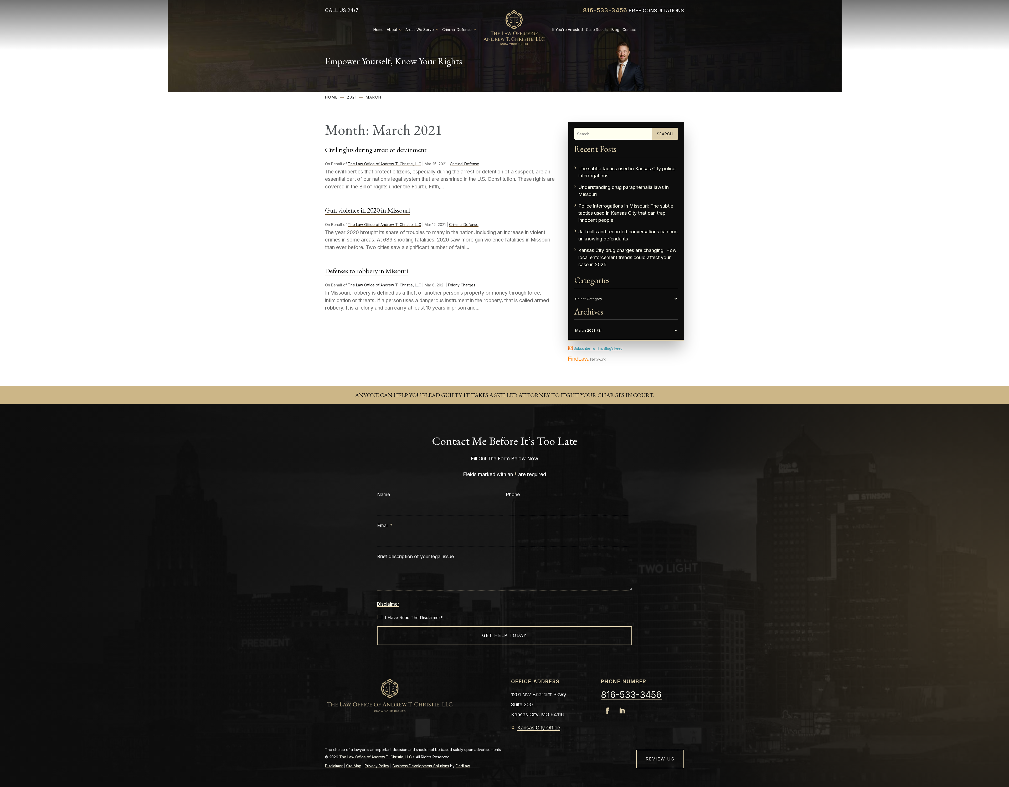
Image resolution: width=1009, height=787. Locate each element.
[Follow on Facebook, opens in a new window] (607, 710)
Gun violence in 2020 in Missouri (367, 210)
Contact (629, 30)
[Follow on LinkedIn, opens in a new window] (622, 710)
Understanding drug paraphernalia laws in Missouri (623, 190)
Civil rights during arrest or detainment (375, 149)
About (392, 30)
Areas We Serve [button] (419, 30)
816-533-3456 (605, 10)
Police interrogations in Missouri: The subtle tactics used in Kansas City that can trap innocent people (625, 213)
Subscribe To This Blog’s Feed (598, 348)
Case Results (597, 30)
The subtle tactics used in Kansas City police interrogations (626, 172)
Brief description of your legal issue (415, 556)
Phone (513, 494)
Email (385, 525)
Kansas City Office (538, 728)
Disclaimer (388, 604)
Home (378, 30)
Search (665, 134)
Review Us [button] (660, 759)
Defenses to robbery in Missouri (366, 270)
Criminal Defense (457, 30)
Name (383, 494)
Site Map (353, 766)
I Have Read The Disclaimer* (414, 617)
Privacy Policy (377, 766)
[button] (1000, 778)
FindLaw (463, 766)
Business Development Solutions (421, 766)
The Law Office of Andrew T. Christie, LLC (384, 164)
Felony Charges (461, 285)
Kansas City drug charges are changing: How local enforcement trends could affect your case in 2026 (627, 257)
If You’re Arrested (567, 30)
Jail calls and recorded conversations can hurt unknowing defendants (628, 235)
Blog (615, 30)
